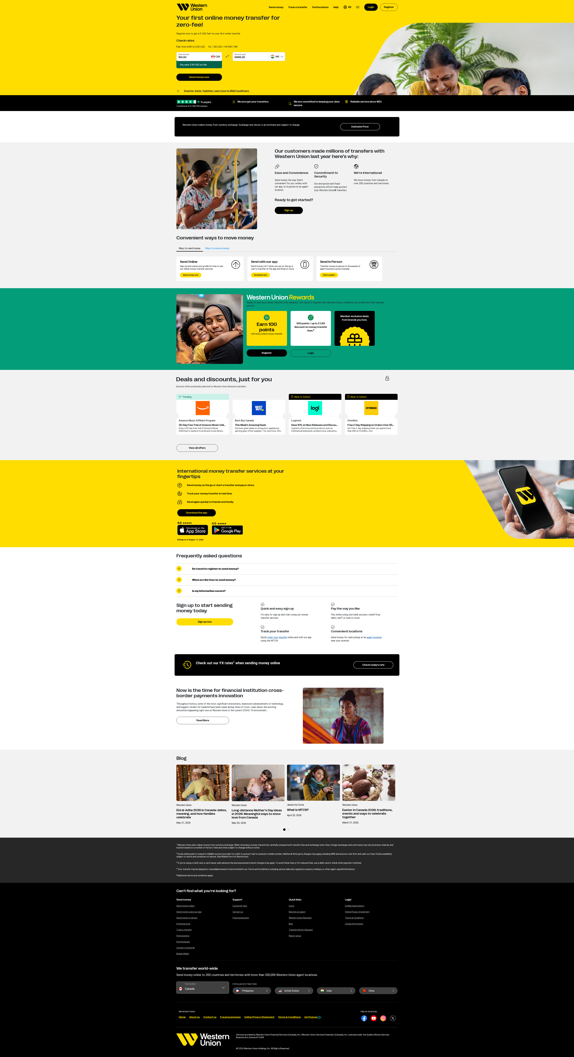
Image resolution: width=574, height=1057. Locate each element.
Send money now (199, 77)
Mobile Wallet (182, 953)
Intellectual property (354, 906)
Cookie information (354, 923)
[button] (347, 7)
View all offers (197, 448)
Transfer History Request (301, 929)
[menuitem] (191, 7)
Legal (348, 899)
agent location (374, 637)
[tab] (189, 248)
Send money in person (186, 917)
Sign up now (205, 622)
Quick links (295, 899)
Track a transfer (184, 929)
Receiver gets (240, 54)
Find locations (182, 935)
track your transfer (277, 637)
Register (267, 353)
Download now (260, 275)
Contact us (238, 912)
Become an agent (297, 912)
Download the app (196, 512)
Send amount (183, 54)
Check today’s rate (373, 665)
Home (182, 1017)
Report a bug (295, 935)
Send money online (185, 906)
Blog (291, 923)
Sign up (288, 210)
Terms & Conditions (354, 917)
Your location (190, 984)
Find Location (329, 275)
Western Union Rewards (300, 917)
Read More (202, 720)
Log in (291, 906)
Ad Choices (311, 1017)
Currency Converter (185, 947)
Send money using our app (188, 912)
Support (237, 899)
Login (311, 353)
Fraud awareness (241, 917)
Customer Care (240, 906)
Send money (183, 899)
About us (194, 1017)
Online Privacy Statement (357, 912)
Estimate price (183, 923)
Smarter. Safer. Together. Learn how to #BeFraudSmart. (216, 91)
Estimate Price (360, 126)
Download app (183, 941)
